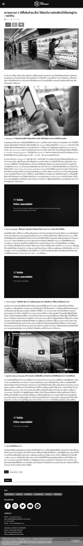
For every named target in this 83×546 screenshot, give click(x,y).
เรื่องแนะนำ (8, 480)
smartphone (39, 494)
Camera (48, 494)
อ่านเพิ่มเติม (23, 544)
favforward (9, 494)
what (20, 472)
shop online (13, 472)
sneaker (19, 494)
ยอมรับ (76, 541)
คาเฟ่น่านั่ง (28, 494)
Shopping (58, 494)
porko (7, 20)
